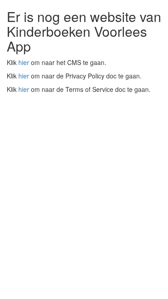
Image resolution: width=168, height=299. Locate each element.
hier (23, 62)
